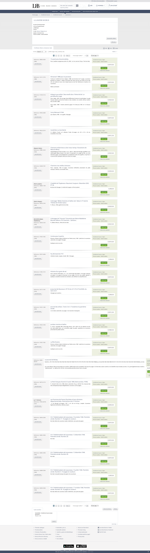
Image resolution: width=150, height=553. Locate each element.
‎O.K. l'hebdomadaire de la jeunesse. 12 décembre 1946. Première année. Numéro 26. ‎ (67, 435)
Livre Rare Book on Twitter (105, 527)
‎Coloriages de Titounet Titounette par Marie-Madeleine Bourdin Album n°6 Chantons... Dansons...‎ (68, 219)
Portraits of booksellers (40, 532)
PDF (106, 48)
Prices (58, 534)
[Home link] (44, 6)
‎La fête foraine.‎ (55, 342)
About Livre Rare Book (83, 527)
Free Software (60, 538)
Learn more (90, 551)
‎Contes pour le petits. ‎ (57, 236)
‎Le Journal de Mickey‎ (51, 360)
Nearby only (61, 51)
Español (67, 550)
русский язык (85, 550)
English (62, 550)
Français (79, 550)
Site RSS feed (102, 532)
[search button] (77, 6)
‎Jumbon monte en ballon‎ (58, 324)
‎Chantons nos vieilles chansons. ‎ (60, 166)
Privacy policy (81, 536)
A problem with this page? (84, 534)
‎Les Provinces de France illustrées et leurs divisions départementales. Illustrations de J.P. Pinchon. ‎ (66, 400)
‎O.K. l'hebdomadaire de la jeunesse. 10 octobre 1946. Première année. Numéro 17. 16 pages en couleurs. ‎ (70, 418)
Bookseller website (61, 530)
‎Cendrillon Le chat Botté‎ (58, 130)
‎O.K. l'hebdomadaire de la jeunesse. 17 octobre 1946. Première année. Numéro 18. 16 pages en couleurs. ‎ (70, 488)
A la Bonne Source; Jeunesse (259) (43, 48)
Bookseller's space (112, 1)
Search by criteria (64, 7)
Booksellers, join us (61, 527)
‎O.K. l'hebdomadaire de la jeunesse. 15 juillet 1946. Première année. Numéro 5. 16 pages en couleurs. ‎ (69, 471)
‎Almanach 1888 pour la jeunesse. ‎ (61, 77)
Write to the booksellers (99, 1)
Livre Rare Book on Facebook (106, 530)
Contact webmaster (82, 532)
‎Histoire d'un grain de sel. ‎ (58, 271)
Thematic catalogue (39, 527)
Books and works (65, 11)
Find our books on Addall (41, 538)
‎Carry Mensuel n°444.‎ (57, 112)
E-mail (116, 48)
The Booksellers (76, 11)
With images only (53, 51)
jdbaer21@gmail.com (42, 31)
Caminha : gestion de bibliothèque (65, 532)
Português (72, 550)
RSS (111, 48)
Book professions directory (90, 11)
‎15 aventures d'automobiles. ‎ (59, 59)
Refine (114, 51)
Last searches (37, 509)
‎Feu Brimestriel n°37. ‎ (57, 254)
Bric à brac (59, 536)
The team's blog (81, 530)
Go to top (114, 524)
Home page (55, 11)
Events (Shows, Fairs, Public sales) (43, 534)
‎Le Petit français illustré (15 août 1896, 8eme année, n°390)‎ (69, 382)
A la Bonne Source (45, 15)
